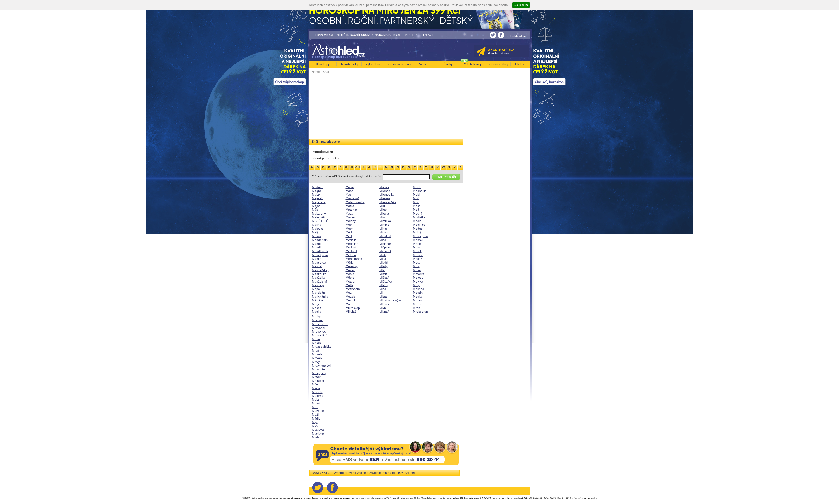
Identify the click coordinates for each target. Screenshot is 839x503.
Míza (382, 258)
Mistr (382, 255)
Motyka (418, 281)
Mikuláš (351, 311)
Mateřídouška (355, 202)
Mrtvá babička (321, 346)
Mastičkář (352, 198)
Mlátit (383, 274)
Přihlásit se (518, 36)
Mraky (316, 316)
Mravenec (319, 331)
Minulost (385, 236)
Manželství (319, 281)
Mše (315, 384)
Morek (417, 251)
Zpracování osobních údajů (325, 498)
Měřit (349, 262)
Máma (316, 236)
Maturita (351, 209)
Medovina (352, 247)
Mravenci (318, 328)
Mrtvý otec (319, 369)
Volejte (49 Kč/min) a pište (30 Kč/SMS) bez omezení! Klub (482, 498)
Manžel (317, 266)
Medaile (351, 240)
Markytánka (320, 296)
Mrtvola (317, 354)
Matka (350, 206)
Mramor (317, 320)
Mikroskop (353, 308)
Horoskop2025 (520, 498)
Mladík (383, 262)
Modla (417, 221)
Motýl (416, 285)
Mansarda (319, 262)
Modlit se (419, 224)
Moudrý (418, 292)
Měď (349, 232)
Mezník (351, 300)
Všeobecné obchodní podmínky (295, 498)
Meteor (350, 281)
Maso (349, 191)
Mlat (382, 270)
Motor (417, 270)
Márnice (317, 300)
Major (316, 206)
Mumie (316, 403)
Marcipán (318, 292)
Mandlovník (320, 251)
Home (316, 71)
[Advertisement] (386, 107)
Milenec (384, 191)
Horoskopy (322, 64)
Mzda (316, 437)
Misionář (385, 243)
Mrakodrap (420, 311)
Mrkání (317, 343)
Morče (417, 243)
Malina (316, 224)
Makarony (319, 213)
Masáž (316, 308)
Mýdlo (316, 418)
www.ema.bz (590, 498)
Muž (315, 407)
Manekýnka (320, 255)
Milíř (382, 206)
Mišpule (384, 247)
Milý (382, 217)
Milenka (384, 198)
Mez (349, 292)
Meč (349, 224)
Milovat (384, 213)
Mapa (316, 289)
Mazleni (351, 217)
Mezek (350, 296)
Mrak (416, 308)
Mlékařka (385, 281)
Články (448, 64)
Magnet (317, 191)
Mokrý (417, 232)
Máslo (350, 187)
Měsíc (350, 274)
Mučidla (317, 392)
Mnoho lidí (420, 191)
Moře (416, 247)
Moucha (418, 289)
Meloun (351, 255)
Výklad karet (374, 64)
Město (350, 277)
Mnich (417, 187)
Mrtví (315, 350)
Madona (317, 187)
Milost (383, 209)
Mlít (381, 292)
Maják (316, 194)
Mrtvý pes (319, 373)
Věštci (423, 64)
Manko (316, 258)
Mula (315, 399)
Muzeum (318, 411)
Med (349, 236)
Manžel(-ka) (320, 270)
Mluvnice (385, 304)
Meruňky (352, 266)
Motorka (418, 274)
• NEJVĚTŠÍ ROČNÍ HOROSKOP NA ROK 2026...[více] (334, 34)
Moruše (418, 255)
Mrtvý (316, 362)
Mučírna (317, 395)
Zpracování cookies (350, 498)
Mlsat (383, 296)
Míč (348, 304)
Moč (416, 198)
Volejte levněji (473, 64)
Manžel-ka (319, 274)
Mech (349, 228)
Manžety (318, 285)
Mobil (416, 194)
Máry (315, 304)
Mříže (316, 339)
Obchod (520, 64)
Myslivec (318, 430)
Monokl (418, 240)
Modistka (419, 217)
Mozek (417, 300)
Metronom (353, 289)
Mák (315, 209)
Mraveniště (319, 335)
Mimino (384, 224)
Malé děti (318, 217)
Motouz (418, 277)
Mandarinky (320, 240)
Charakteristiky (348, 64)
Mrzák (316, 377)
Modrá (417, 228)
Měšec (350, 270)
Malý (315, 232)
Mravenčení (320, 324)
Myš (315, 422)
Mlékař (384, 277)
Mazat (350, 213)
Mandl (316, 243)
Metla (349, 285)
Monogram (420, 236)
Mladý (383, 266)
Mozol (417, 304)
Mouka (417, 296)
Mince (383, 228)
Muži (315, 414)
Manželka (318, 277)
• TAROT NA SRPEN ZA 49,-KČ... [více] (393, 34)
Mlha (382, 289)
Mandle (317, 247)
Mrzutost (318, 380)
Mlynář (384, 311)
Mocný (417, 213)
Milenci (384, 187)
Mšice (316, 388)
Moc (416, 202)
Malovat (317, 228)
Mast (349, 194)
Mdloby (351, 221)
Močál (417, 206)
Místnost (385, 251)
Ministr (383, 232)
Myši (315, 426)
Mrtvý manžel (321, 365)
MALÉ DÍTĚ (320, 221)
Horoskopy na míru (399, 64)
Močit (416, 209)
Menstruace (354, 258)
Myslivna (318, 433)
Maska (316, 311)
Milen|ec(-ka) (388, 202)
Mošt (416, 266)
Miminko (385, 221)
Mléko (383, 285)
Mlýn (382, 308)
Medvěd (351, 251)
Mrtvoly (317, 358)
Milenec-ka (386, 194)
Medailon (352, 243)
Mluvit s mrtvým (390, 300)
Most (416, 262)
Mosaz (417, 258)
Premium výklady (498, 64)
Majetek (317, 198)
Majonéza (319, 202)
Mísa (382, 240)
